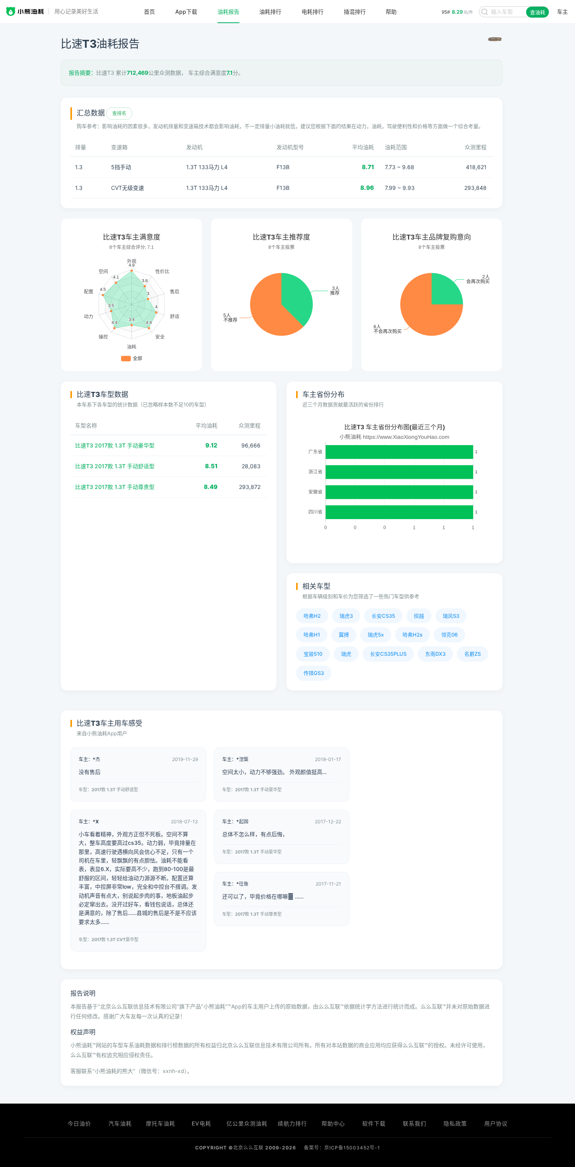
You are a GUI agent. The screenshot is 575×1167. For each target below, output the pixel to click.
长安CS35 (383, 616)
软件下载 (374, 1123)
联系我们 (414, 1123)
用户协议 (496, 1123)
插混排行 (355, 11)
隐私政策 (455, 1123)
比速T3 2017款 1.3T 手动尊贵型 (115, 486)
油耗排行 (270, 11)
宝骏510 (313, 654)
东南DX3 (435, 654)
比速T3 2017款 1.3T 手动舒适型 (115, 466)
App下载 (186, 11)
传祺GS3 (314, 673)
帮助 (391, 11)
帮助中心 (333, 1123)
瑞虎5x (376, 634)
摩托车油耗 (160, 1123)
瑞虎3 (346, 616)
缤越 (419, 616)
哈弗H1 (312, 634)
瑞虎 (346, 654)
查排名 (119, 113)
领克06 (449, 634)
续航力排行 (292, 1123)
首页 (149, 11)
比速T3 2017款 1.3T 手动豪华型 (115, 445)
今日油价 (79, 1123)
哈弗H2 (312, 616)
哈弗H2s (412, 634)
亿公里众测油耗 (247, 1123)
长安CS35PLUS (388, 654)
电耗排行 (312, 11)
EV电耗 (201, 1123)
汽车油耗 (120, 1123)
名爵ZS (472, 654)
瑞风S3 (451, 616)
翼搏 (344, 634)
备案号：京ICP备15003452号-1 (342, 1148)
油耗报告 (228, 11)
